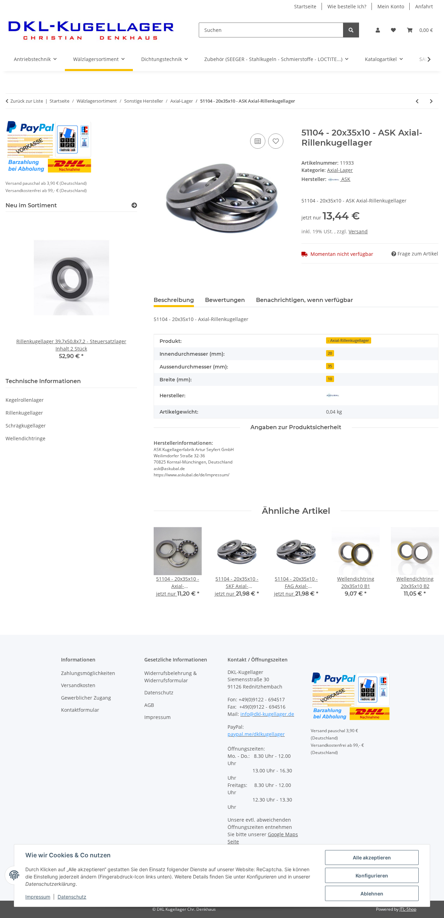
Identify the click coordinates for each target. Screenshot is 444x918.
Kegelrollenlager (25, 400)
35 (330, 366)
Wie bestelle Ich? (346, 6)
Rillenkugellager (24, 412)
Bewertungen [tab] (225, 300)
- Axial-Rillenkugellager (348, 340)
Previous (165, 567)
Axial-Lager (340, 170)
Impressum (37, 897)
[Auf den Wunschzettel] (275, 141)
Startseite (305, 6)
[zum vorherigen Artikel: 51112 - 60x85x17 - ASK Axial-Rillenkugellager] (417, 101)
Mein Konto (390, 6)
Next (427, 567)
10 (330, 378)
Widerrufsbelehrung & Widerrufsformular (170, 677)
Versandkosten (78, 685)
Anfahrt (424, 6)
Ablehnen (371, 894)
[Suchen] (351, 30)
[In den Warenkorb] (159, 124)
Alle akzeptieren (372, 857)
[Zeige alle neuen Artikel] (134, 205)
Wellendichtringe (25, 438)
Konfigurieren (372, 875)
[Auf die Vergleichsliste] (257, 141)
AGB (149, 705)
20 (330, 353)
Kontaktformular (80, 710)
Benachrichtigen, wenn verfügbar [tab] (304, 300)
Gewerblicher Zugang (86, 697)
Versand (358, 231)
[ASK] (333, 395)
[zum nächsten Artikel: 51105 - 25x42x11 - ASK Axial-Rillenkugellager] (431, 101)
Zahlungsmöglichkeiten (88, 673)
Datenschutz (72, 897)
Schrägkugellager (26, 425)
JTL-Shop (408, 909)
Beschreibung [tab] (174, 300)
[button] (377, 30)
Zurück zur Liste (26, 101)
